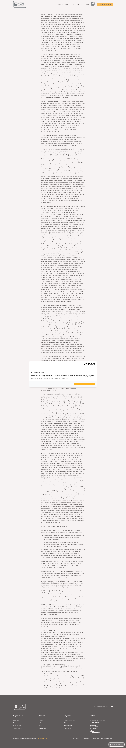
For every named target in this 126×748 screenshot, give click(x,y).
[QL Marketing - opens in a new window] (89, 364)
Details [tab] (85, 368)
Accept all (84, 384)
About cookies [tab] (63, 368)
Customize (62, 384)
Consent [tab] (40, 368)
